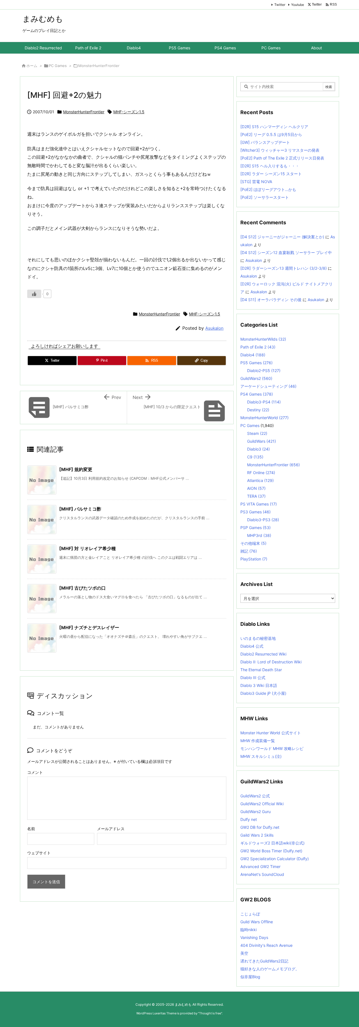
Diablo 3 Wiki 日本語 (258, 685)
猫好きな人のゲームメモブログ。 (269, 968)
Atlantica (260, 480)
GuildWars (261, 441)
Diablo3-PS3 (263, 519)
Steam (257, 433)
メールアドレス (111, 828)
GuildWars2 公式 (255, 795)
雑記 (248, 551)
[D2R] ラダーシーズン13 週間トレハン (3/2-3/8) (283, 268)
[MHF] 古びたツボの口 (82, 588)
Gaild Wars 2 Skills (256, 835)
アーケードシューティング (268, 386)
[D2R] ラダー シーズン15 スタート (271, 173)
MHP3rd (259, 535)
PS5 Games (256, 362)
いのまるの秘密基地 (258, 638)
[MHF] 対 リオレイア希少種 (87, 548)
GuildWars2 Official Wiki (262, 803)
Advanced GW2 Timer (260, 866)
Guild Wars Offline (256, 921)
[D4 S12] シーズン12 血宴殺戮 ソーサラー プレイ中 (286, 252)
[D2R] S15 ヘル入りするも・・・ (269, 165)
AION (256, 488)
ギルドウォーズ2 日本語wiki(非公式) (272, 843)
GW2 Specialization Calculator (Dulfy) (274, 858)
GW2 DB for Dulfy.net (259, 827)
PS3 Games (255, 511)
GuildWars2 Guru (255, 811)
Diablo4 (252, 354)
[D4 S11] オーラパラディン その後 (271, 299)
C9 (255, 456)
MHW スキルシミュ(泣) (261, 756)
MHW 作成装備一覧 (257, 740)
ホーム (31, 65)
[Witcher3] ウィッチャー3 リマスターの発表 (279, 150)
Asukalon (214, 328)
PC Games (58, 65)
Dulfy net (248, 819)
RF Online (261, 472)
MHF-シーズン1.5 (128, 111)
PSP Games (255, 527)
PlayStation (253, 559)
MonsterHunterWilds (263, 339)
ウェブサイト (39, 852)
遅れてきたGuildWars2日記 (264, 961)
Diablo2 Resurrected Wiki (263, 654)
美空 (244, 953)
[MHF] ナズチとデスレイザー (89, 627)
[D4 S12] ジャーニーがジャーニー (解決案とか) (282, 236)
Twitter (279, 5)
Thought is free (210, 1013)
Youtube (297, 5)
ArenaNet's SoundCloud (262, 874)
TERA (256, 496)
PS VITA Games (258, 504)
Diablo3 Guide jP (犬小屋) (263, 693)
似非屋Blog (250, 976)
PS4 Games (256, 394)
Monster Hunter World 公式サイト (270, 732)
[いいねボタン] (34, 294)
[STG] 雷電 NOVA (256, 181)
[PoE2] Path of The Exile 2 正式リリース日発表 (282, 158)
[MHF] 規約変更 (75, 469)
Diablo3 (258, 449)
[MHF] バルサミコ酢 (80, 509)
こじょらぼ (250, 913)
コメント (35, 772)
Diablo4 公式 (251, 646)
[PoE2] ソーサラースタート (264, 197)
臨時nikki (248, 929)
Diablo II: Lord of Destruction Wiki (271, 661)
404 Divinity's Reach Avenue (266, 945)
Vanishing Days (254, 937)
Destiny (258, 409)
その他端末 (253, 543)
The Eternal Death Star (261, 669)
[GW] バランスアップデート (265, 142)
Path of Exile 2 (257, 347)
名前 (31, 828)
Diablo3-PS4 (264, 402)
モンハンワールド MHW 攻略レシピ (271, 748)
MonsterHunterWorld (264, 417)
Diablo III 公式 (252, 677)
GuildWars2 (256, 378)
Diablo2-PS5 (263, 370)
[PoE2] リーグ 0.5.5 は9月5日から (271, 134)
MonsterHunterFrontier (98, 65)
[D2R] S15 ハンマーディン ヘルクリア (274, 126)
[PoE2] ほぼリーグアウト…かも (268, 189)
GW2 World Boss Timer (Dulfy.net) (271, 850)
